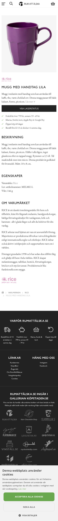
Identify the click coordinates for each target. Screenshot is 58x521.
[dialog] (29, 493)
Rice (15, 183)
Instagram (43, 362)
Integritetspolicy (15, 375)
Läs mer (22, 488)
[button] (29, 515)
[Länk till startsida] (3, 292)
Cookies (14, 378)
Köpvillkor (14, 366)
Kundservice (14, 362)
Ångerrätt (14, 369)
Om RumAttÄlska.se (14, 372)
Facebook (43, 366)
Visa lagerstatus (29, 108)
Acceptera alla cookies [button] (29, 496)
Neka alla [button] (29, 507)
